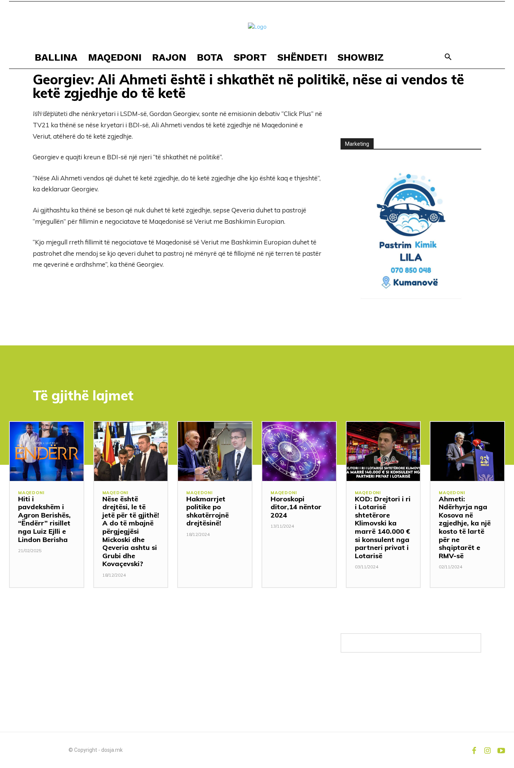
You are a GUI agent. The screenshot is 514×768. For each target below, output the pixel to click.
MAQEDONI (31, 493)
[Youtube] (501, 750)
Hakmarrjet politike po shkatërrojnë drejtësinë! (207, 511)
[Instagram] (487, 750)
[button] (448, 57)
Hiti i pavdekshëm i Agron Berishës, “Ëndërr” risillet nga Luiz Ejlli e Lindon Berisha (44, 519)
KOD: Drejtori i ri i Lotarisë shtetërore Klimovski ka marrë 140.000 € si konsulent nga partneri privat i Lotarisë (383, 527)
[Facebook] (474, 750)
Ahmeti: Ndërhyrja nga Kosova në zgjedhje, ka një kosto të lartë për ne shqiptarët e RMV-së (465, 527)
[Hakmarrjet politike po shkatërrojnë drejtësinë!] (215, 451)
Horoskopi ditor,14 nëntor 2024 (296, 507)
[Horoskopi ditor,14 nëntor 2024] (299, 451)
